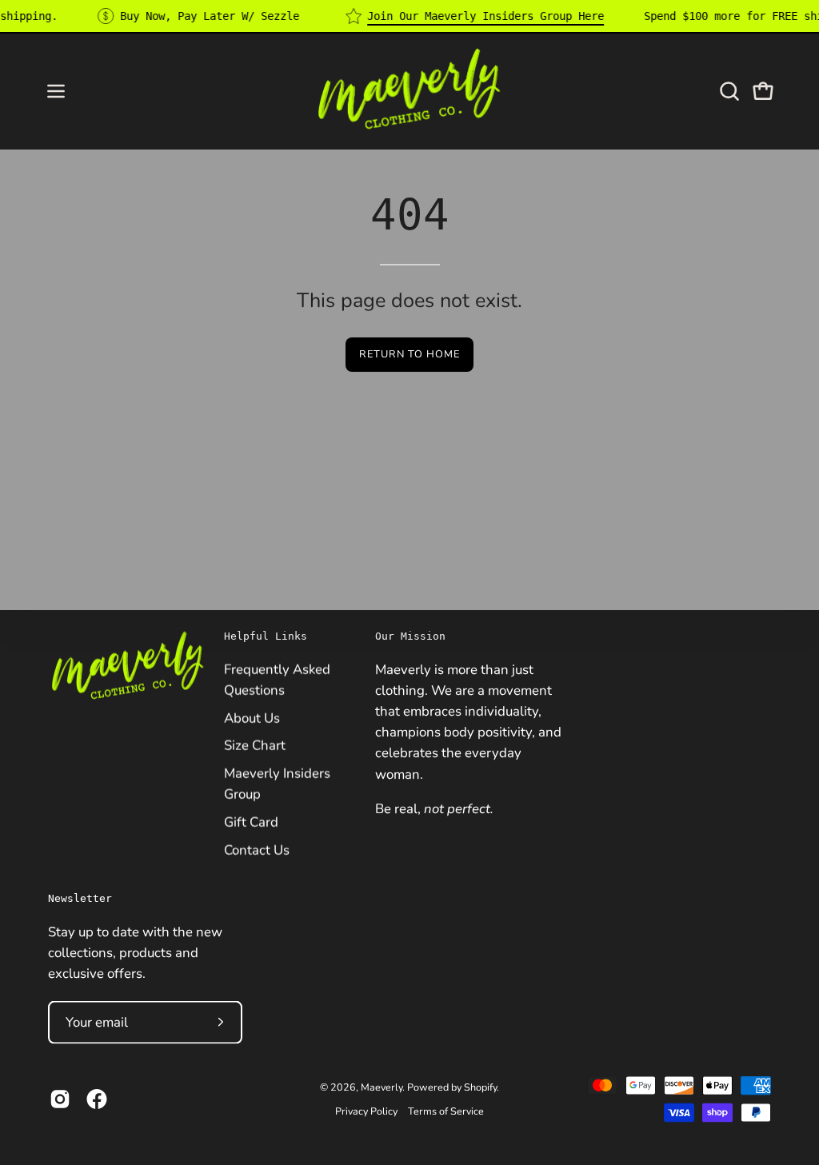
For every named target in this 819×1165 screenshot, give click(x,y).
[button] (728, 91)
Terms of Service (446, 1110)
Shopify (480, 1086)
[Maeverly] (409, 91)
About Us (252, 717)
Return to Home (409, 354)
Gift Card (251, 821)
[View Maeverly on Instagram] (60, 1099)
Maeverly (381, 1086)
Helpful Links (265, 636)
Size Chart (255, 745)
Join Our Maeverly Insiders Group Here (485, 16)
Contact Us (257, 849)
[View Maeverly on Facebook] (97, 1099)
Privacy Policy (366, 1110)
